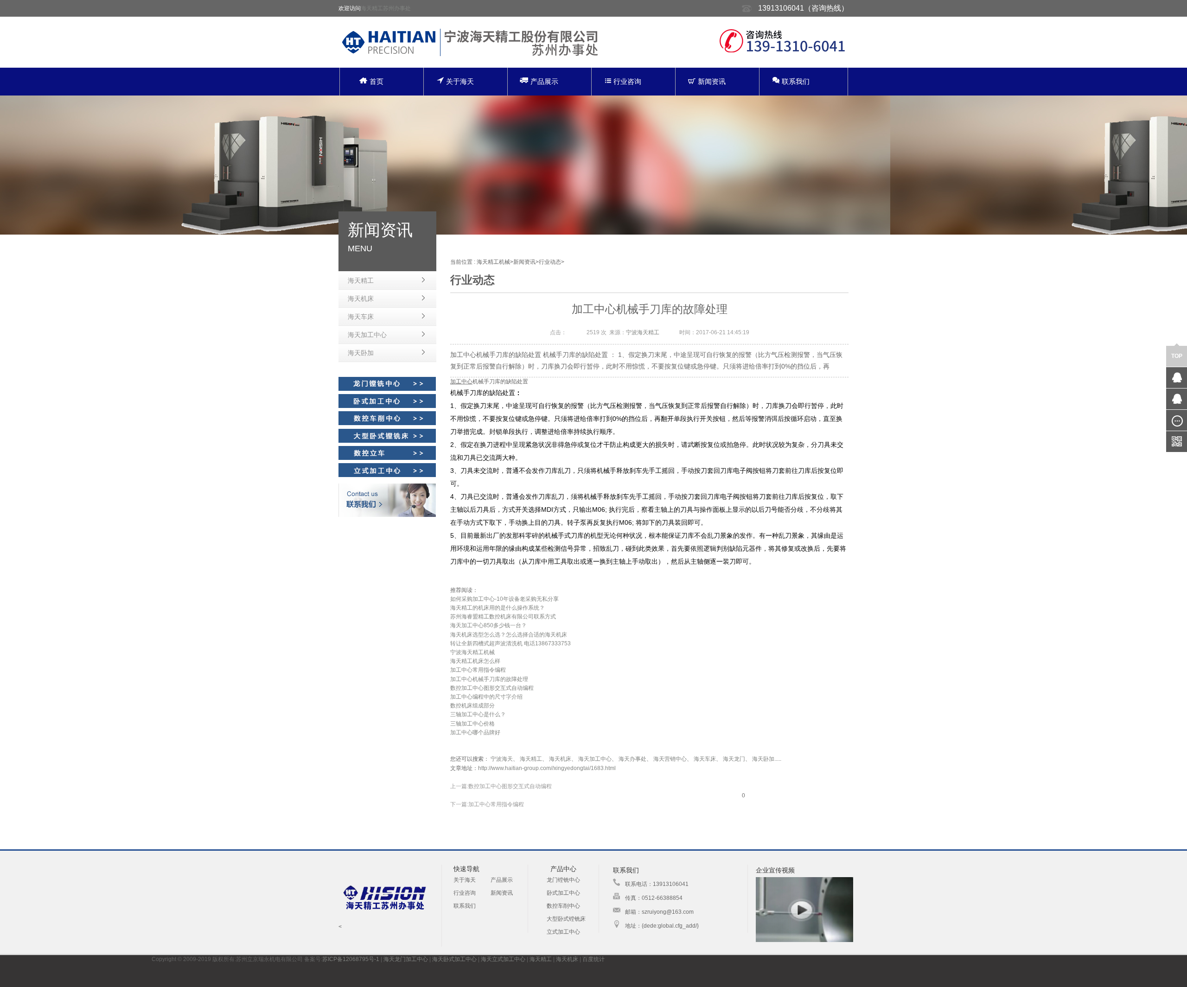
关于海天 (460, 81)
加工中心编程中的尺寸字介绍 (486, 697)
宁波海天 (502, 759)
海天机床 (361, 298)
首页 (376, 81)
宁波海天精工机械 (472, 652)
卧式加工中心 (563, 893)
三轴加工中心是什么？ (478, 714)
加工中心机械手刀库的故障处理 (489, 679)
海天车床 (361, 316)
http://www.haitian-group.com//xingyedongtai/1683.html (547, 768)
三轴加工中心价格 (472, 723)
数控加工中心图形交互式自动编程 (492, 688)
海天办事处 (632, 759)
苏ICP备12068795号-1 (350, 959)
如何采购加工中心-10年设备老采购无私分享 (504, 599)
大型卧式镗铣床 (566, 919)
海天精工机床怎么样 (475, 661)
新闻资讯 (712, 81)
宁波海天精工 (642, 332)
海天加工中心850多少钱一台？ (488, 625)
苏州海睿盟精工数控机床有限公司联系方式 (503, 616)
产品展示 (544, 81)
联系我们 (796, 81)
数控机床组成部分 (472, 705)
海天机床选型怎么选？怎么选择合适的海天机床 (508, 634)
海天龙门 (734, 759)
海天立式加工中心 (503, 959)
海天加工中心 (367, 334)
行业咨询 (627, 81)
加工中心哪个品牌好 (475, 732)
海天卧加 (361, 353)
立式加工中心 (563, 932)
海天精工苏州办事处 (386, 8)
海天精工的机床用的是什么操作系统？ (497, 608)
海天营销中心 (670, 759)
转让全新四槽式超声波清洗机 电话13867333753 (510, 643)
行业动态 (550, 262)
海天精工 (361, 280)
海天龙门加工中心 (405, 959)
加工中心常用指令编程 (478, 670)
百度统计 (593, 959)
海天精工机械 (493, 262)
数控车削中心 (563, 906)
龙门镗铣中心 (563, 880)
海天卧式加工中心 (454, 959)
